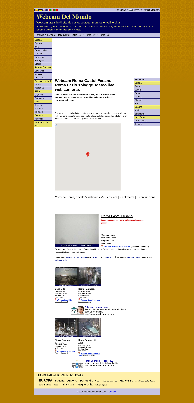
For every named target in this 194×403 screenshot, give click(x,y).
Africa (37, 91)
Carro (41, 385)
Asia (37, 102)
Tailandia (39, 112)
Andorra (72, 380)
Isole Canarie (141, 117)
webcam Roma (72, 257)
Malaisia (39, 108)
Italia (60, 35)
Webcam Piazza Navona (66, 351)
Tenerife (138, 124)
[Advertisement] (107, 57)
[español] (36, 10)
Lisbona (138, 97)
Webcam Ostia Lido (64, 300)
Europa (51, 35)
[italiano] (52, 10)
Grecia (38, 64)
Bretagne (48, 385)
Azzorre (113, 381)
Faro (137, 103)
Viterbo (108, 257)
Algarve (138, 100)
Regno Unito (41, 50)
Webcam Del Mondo (64, 16)
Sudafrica (39, 98)
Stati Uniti (39, 71)
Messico (38, 74)
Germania (39, 57)
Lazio (74, 35)
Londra (138, 90)
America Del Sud (43, 81)
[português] (56, 10)
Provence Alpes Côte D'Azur (142, 381)
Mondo (40, 35)
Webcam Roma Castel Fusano (117, 246)
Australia (39, 119)
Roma (88, 35)
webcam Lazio (133, 257)
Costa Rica (40, 78)
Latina (84, 257)
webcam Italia (61, 260)
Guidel (56, 385)
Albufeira (106, 381)
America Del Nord (43, 67)
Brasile (38, 84)
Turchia (38, 105)
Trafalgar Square (101, 385)
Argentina (39, 88)
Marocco (39, 95)
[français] (48, 10)
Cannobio (71, 385)
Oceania (39, 115)
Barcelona (139, 114)
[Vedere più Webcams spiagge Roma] (66, 285)
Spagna (38, 43)
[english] (44, 10)
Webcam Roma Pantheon (90, 300)
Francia (38, 54)
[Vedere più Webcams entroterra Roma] (66, 336)
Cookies (112, 392)
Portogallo (39, 60)
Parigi (137, 86)
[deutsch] (40, 10)
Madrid (138, 110)
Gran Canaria (141, 121)
